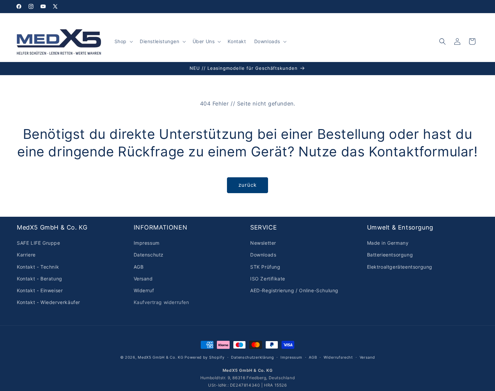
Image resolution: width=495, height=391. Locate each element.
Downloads (263, 255)
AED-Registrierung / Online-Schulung (294, 290)
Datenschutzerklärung (252, 357)
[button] (123, 41)
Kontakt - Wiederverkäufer (48, 302)
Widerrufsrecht (338, 357)
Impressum (147, 243)
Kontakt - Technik (38, 267)
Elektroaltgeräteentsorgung (400, 267)
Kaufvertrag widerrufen (161, 302)
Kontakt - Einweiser (40, 290)
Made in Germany (388, 243)
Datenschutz (149, 255)
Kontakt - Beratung (39, 278)
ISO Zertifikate (267, 278)
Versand (143, 278)
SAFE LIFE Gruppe (38, 243)
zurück (247, 185)
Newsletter (263, 243)
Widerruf (144, 290)
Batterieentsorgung (390, 255)
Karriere (26, 255)
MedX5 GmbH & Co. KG (160, 357)
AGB (139, 267)
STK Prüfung (265, 267)
